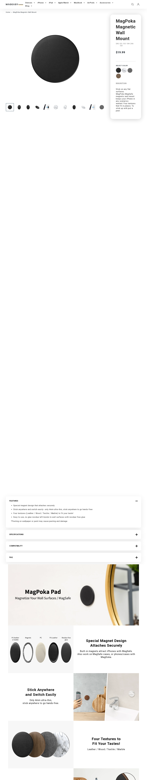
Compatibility (16, 546)
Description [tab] (121, 83)
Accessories (105, 3)
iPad (51, 3)
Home (8, 12)
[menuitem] (30, 2)
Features (13, 501)
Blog (27, 6)
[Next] (101, 59)
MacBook (78, 3)
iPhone (41, 3)
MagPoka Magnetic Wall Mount (25, 12)
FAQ (11, 557)
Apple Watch (63, 3)
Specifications (16, 534)
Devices (28, 3)
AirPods (91, 3)
